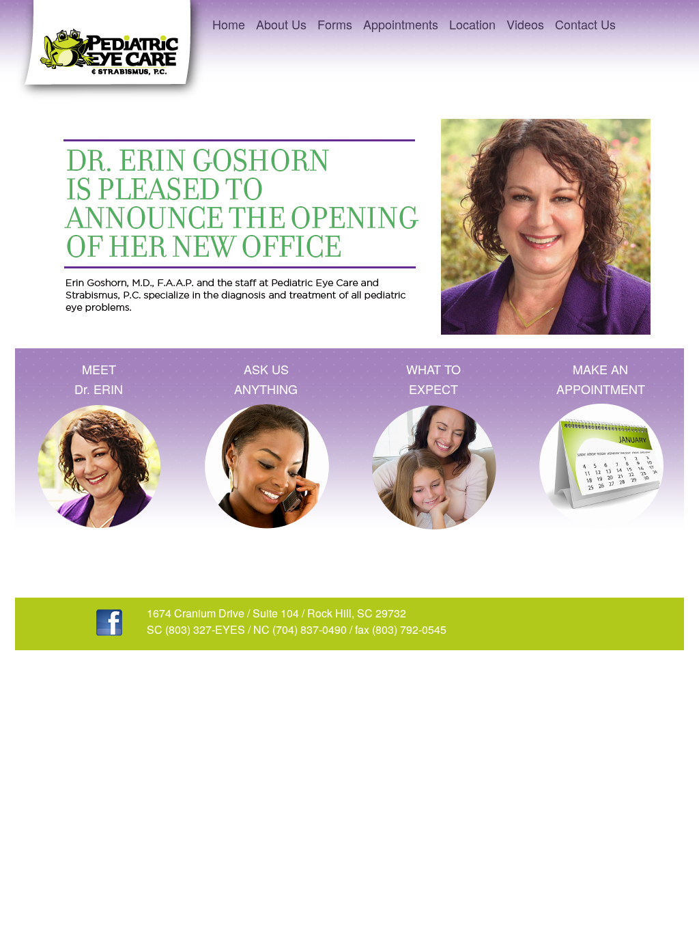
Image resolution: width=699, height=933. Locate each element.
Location (472, 24)
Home (228, 24)
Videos (525, 24)
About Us (281, 24)
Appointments (400, 24)
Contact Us (585, 24)
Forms (334, 24)
